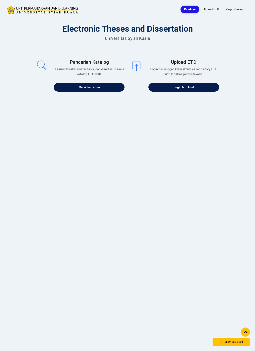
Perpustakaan (235, 9)
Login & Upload (184, 87)
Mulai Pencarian (89, 87)
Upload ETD (211, 9)
